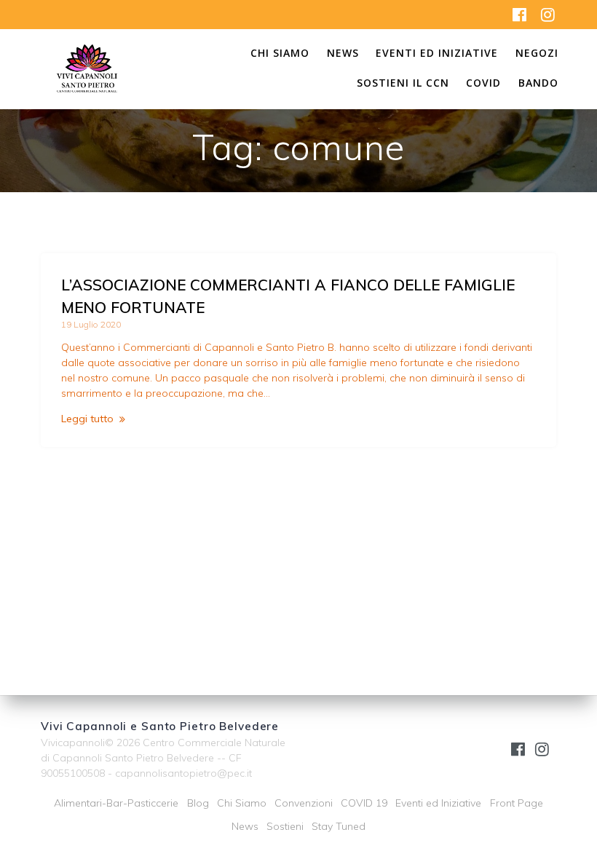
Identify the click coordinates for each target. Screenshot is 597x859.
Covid (483, 84)
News (343, 54)
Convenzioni (303, 802)
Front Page (516, 802)
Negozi (536, 54)
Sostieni (285, 826)
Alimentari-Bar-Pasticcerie (116, 802)
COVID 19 (364, 802)
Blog (198, 802)
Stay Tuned (338, 826)
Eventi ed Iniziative (437, 54)
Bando (538, 84)
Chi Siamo (279, 54)
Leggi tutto (87, 418)
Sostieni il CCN (403, 84)
